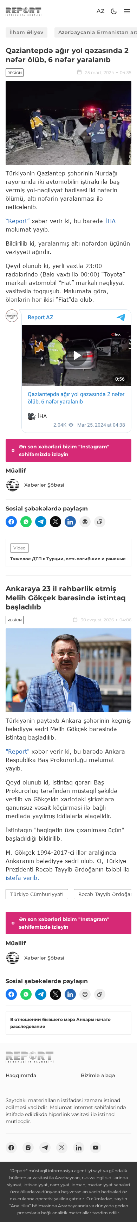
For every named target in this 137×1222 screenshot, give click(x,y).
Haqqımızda (21, 1075)
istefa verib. (22, 877)
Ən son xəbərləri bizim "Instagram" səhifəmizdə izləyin (64, 450)
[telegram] (40, 521)
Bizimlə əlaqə (98, 1075)
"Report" (18, 751)
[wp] (26, 521)
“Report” (18, 221)
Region (14, 73)
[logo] (23, 11)
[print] (85, 521)
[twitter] (55, 521)
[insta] (28, 1147)
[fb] (11, 521)
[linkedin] (70, 521)
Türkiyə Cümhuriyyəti (37, 894)
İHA (110, 221)
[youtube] (95, 1147)
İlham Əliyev (26, 32)
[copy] (99, 521)
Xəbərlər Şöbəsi (44, 485)
